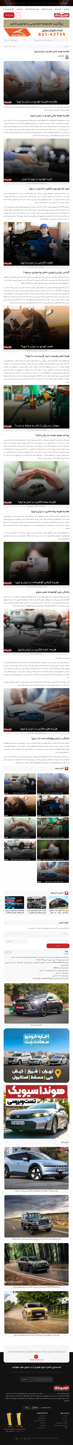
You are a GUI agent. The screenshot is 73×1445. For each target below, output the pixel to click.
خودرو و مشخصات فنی (47, 9)
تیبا (36, 443)
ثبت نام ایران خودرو (53, 3)
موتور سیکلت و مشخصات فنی (32, 9)
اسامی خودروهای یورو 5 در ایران (38, 525)
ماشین (50, 196)
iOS (26, 1408)
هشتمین (20, 1431)
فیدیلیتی (23, 3)
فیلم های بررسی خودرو (9, 9)
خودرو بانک (65, 40)
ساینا (39, 3)
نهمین (15, 1431)
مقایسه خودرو (58, 9)
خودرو (51, 107)
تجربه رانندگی (20, 9)
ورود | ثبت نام (9, 15)
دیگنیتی (29, 3)
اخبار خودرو (66, 9)
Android (35, 1408)
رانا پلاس (34, 3)
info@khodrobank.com (36, 1360)
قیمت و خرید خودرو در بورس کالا (12, 3)
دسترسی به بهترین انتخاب (50, 1394)
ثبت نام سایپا (44, 3)
